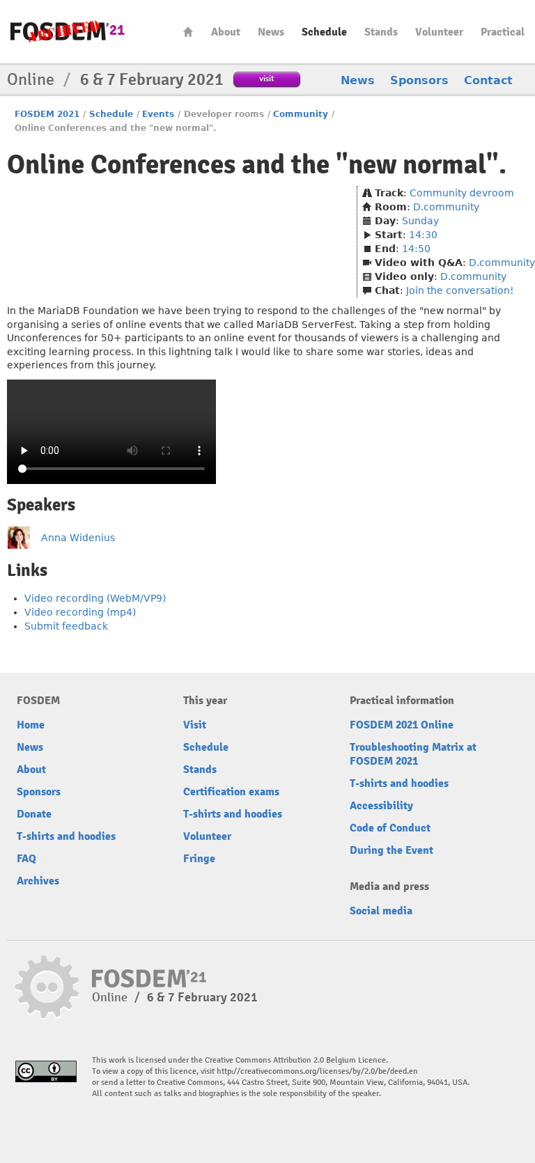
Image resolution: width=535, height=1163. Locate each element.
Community (300, 114)
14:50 (416, 248)
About (225, 32)
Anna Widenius (78, 537)
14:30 (423, 234)
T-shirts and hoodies (66, 836)
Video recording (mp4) (80, 612)
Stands (381, 32)
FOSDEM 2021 (47, 114)
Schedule (324, 32)
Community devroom (462, 192)
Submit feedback (66, 626)
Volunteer (439, 32)
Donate (34, 814)
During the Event (391, 850)
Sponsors (419, 80)
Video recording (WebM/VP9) (95, 598)
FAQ (26, 859)
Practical (503, 32)
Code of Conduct (390, 828)
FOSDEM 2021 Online (401, 725)
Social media (381, 911)
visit (266, 78)
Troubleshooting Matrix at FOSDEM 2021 (413, 754)
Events (158, 114)
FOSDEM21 (67, 31)
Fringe (199, 859)
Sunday (420, 220)
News (271, 32)
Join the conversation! (460, 290)
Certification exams (231, 792)
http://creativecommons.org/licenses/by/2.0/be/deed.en (317, 1071)
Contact (488, 80)
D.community (446, 206)
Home (188, 31)
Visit (194, 725)
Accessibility (381, 806)
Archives (38, 881)
